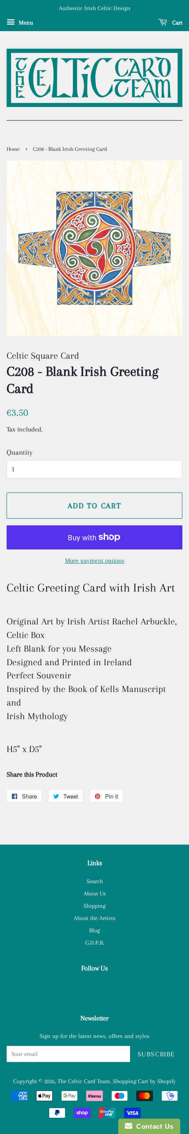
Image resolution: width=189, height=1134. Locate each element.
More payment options (94, 560)
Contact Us (153, 1126)
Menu (25, 22)
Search (95, 880)
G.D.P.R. (94, 942)
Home (13, 149)
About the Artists (95, 917)
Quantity (20, 452)
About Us (95, 893)
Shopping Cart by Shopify (144, 1080)
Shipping (94, 905)
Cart (176, 22)
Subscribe (156, 1054)
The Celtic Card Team (84, 1080)
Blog (94, 930)
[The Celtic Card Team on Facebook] (95, 987)
